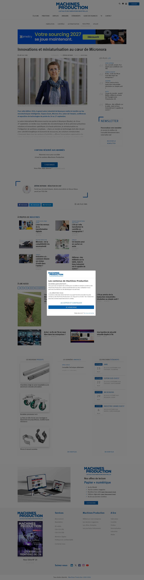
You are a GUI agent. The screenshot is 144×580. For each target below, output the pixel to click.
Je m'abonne (71, 307)
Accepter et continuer (71, 303)
